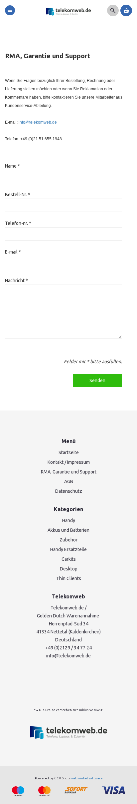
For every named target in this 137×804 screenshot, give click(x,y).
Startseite (69, 452)
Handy (68, 520)
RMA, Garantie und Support (68, 471)
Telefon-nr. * (18, 223)
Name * (12, 166)
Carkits (69, 559)
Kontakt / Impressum (69, 462)
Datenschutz (68, 491)
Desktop (68, 568)
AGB (68, 481)
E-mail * (13, 252)
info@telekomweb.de (38, 122)
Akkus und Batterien (68, 530)
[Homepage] (68, 11)
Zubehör (68, 539)
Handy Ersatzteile (68, 549)
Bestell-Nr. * (17, 194)
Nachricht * (16, 280)
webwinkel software (86, 778)
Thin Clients (68, 578)
